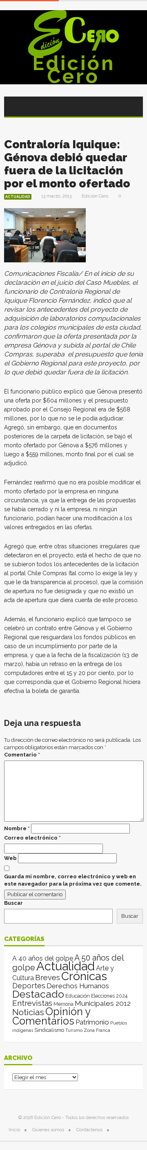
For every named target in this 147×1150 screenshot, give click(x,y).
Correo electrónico (32, 838)
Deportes (28, 985)
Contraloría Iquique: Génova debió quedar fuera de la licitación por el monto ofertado (67, 164)
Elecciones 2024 (109, 996)
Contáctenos (89, 1129)
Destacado (38, 994)
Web (10, 858)
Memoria (63, 1004)
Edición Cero (73, 70)
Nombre (17, 828)
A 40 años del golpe (42, 958)
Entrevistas (32, 1003)
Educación (77, 996)
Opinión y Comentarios (51, 1016)
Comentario (22, 755)
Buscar (13, 903)
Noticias (28, 1012)
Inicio (14, 1129)
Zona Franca (97, 1030)
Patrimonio (92, 1022)
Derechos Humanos (78, 986)
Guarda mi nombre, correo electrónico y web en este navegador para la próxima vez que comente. (73, 880)
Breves (47, 977)
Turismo (73, 1030)
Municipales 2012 (103, 1003)
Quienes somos (48, 1129)
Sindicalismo (49, 1030)
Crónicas (84, 976)
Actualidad (17, 197)
